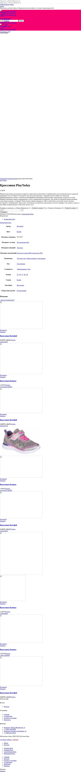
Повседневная (31, 258)
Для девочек (21, 264)
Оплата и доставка (10, 718)
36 (20, 274)
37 (22, 274)
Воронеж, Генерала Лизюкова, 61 (15, 731)
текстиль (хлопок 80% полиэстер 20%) (30, 253)
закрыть (2, 771)
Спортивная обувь (11, 178)
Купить (12, 340)
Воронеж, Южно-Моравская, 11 (14, 727)
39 (27, 274)
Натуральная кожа (23, 242)
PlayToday (3, 180)
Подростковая (21, 290)
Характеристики (9, 219)
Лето (28, 269)
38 (24, 274)
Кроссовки (20, 285)
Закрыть (3, 332)
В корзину (4, 212)
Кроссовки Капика (8, 381)
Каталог (6, 706)
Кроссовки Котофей (8, 336)
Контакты (7, 720)
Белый (19, 232)
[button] (3, 330)
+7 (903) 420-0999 (10, 729)
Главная (2, 178)
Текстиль (20, 248)
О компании (8, 716)
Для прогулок (21, 258)
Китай (19, 280)
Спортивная (41, 258)
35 (17, 274)
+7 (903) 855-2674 (10, 733)
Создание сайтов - (9, 740)
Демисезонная (21, 269)
